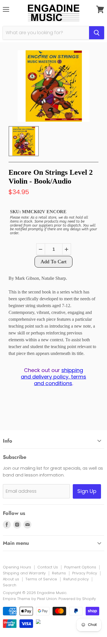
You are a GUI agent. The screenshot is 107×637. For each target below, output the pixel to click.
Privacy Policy (84, 573)
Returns (59, 573)
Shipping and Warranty (24, 573)
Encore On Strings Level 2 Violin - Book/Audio (51, 176)
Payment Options (80, 567)
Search (9, 585)
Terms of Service (41, 579)
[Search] (96, 32)
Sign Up (86, 491)
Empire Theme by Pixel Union (30, 598)
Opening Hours (17, 567)
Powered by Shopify (77, 598)
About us (11, 579)
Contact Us (47, 567)
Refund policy (76, 579)
